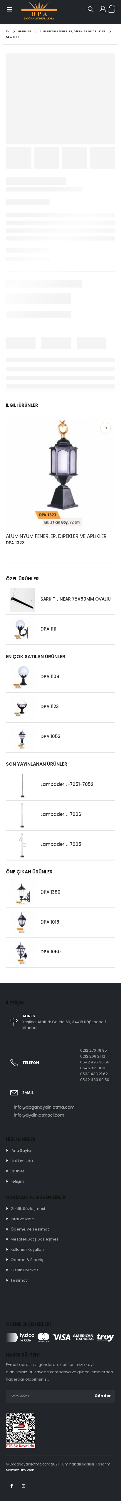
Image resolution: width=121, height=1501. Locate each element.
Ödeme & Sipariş (27, 1260)
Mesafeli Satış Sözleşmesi (35, 1239)
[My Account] (103, 9)
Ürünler (17, 1171)
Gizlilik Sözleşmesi (28, 1208)
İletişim (17, 1181)
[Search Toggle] (90, 9)
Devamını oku (105, 428)
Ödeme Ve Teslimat (30, 1229)
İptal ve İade (22, 1219)
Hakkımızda (22, 1161)
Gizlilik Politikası (25, 1270)
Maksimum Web (20, 1470)
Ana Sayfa (21, 1150)
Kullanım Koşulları (27, 1249)
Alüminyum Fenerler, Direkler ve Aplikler (56, 536)
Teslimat (19, 1280)
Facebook (11, 1486)
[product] (60, 473)
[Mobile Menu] (9, 9)
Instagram (23, 1486)
